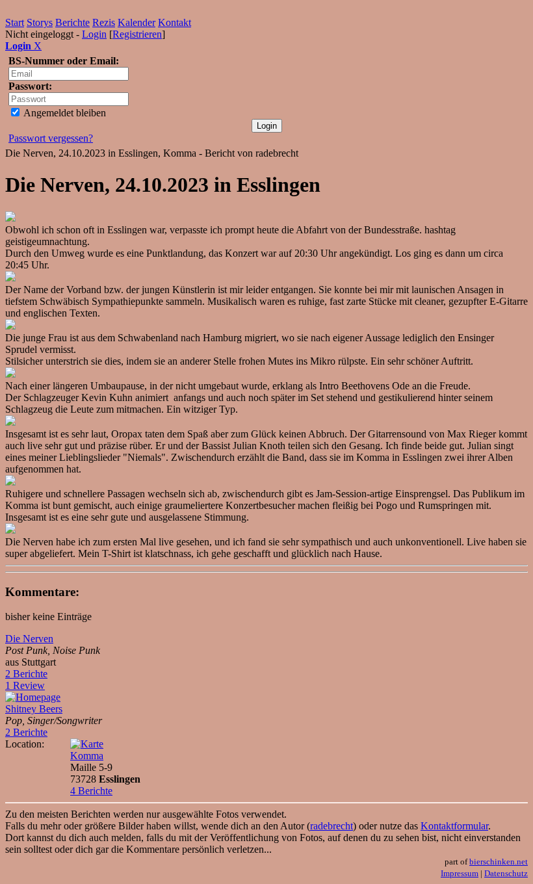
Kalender (136, 22)
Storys (40, 22)
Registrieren (137, 34)
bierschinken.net (498, 861)
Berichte (72, 22)
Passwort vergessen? (50, 138)
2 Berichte (26, 673)
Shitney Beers (33, 708)
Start (14, 22)
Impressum (459, 873)
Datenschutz (506, 873)
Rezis (103, 22)
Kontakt (174, 22)
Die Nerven (29, 638)
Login (94, 34)
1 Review (25, 685)
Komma (86, 755)
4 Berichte (91, 790)
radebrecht (331, 825)
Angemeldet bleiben (63, 112)
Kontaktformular (454, 825)
